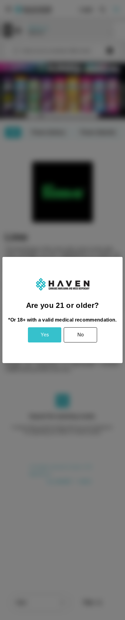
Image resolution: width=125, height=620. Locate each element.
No (80, 334)
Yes (45, 334)
